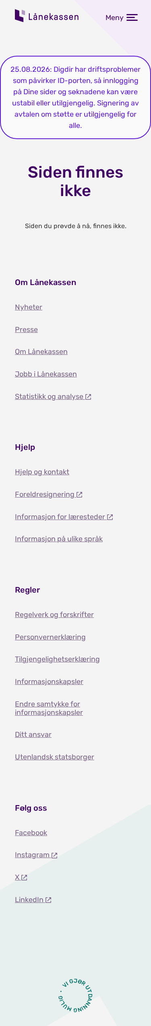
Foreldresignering (45, 494)
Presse (26, 329)
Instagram (33, 854)
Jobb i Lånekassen (46, 374)
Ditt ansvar (33, 734)
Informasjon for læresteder (61, 516)
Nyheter (28, 307)
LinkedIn (30, 899)
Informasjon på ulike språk (59, 538)
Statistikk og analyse (50, 396)
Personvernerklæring (50, 637)
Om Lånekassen (41, 351)
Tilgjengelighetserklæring (57, 659)
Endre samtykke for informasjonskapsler (49, 708)
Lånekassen (47, 15)
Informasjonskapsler (49, 681)
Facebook (31, 832)
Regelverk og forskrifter (54, 614)
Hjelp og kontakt (42, 471)
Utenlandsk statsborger (54, 757)
